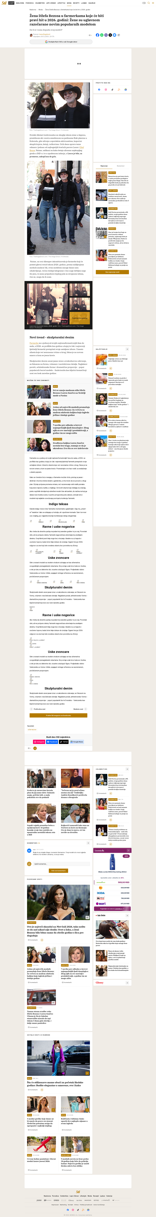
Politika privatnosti (86, 1205)
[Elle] (64, 1200)
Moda (41, 10)
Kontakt (70, 1205)
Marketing (63, 1205)
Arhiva (76, 1205)
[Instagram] (105, 89)
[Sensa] (96, 1200)
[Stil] (4, 3)
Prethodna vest (39, 709)
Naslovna (33, 10)
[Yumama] (105, 1200)
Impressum (55, 1205)
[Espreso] (56, 1200)
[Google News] (125, 89)
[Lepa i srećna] (79, 1200)
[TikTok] (112, 89)
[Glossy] (71, 1200)
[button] (90, 35)
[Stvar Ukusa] (115, 1200)
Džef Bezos (32, 729)
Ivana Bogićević (44, 34)
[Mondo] (47, 1200)
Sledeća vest (78, 709)
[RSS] (119, 89)
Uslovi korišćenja (99, 1205)
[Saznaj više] (127, 915)
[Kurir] (39, 1200)
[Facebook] (99, 89)
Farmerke (34, 343)
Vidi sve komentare (58, 871)
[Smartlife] (87, 1200)
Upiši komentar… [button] (40, 864)
